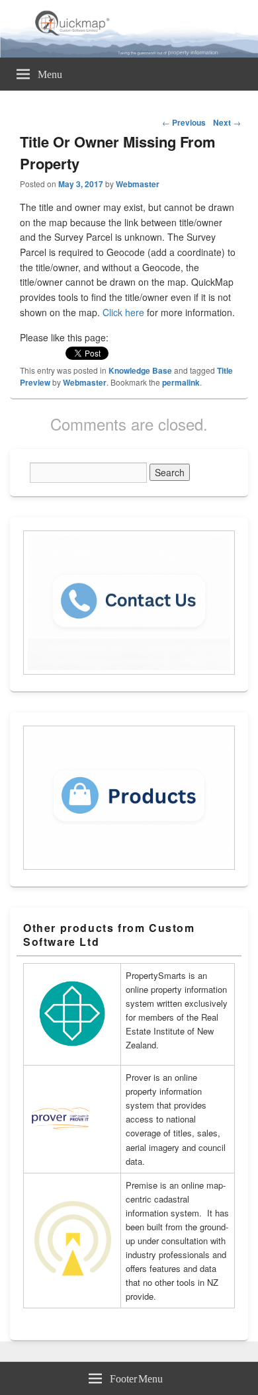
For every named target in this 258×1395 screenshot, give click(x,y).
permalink (181, 382)
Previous (184, 122)
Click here (123, 312)
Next (227, 122)
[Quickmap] (129, 53)
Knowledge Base (140, 370)
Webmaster (137, 184)
